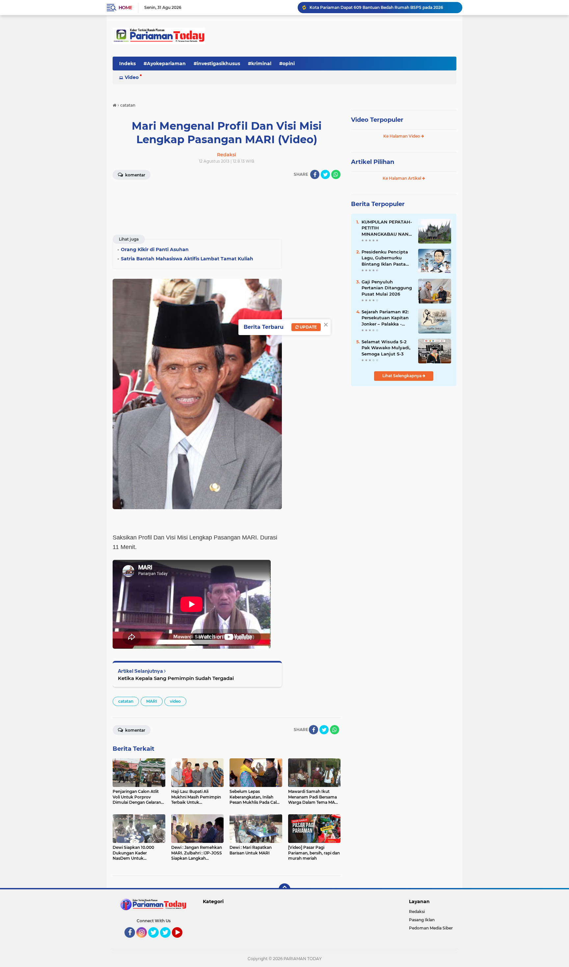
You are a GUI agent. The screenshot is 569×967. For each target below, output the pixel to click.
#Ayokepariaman (165, 63)
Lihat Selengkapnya (402, 375)
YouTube (181, 941)
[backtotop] (284, 889)
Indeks (127, 63)
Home (125, 8)
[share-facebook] (314, 174)
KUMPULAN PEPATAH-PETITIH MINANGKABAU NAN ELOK (387, 228)
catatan (125, 701)
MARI (151, 701)
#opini (287, 63)
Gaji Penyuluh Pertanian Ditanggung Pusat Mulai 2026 (387, 287)
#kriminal (259, 63)
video (175, 701)
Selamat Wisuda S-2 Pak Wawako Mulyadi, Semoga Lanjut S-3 (386, 347)
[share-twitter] (325, 174)
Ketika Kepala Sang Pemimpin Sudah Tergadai (176, 678)
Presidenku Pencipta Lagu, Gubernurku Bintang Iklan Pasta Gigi (385, 258)
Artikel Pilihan (372, 162)
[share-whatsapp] (335, 174)
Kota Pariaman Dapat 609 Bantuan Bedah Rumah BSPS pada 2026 (376, 7)
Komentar (134, 174)
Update (308, 327)
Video (132, 77)
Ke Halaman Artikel (402, 178)
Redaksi (417, 911)
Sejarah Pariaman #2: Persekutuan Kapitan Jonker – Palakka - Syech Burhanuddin (385, 318)
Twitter (156, 941)
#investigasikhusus (217, 63)
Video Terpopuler (377, 119)
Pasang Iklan (422, 919)
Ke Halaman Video (402, 136)
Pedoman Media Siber (431, 928)
